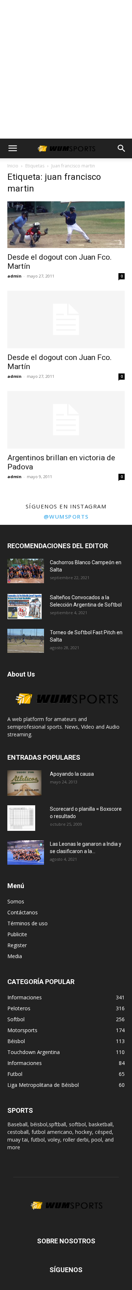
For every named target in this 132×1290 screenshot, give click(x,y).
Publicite (17, 934)
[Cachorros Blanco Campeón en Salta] (25, 571)
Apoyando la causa (72, 774)
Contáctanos (22, 912)
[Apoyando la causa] (24, 783)
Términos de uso (27, 923)
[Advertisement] (66, 69)
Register (17, 945)
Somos (15, 901)
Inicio (12, 166)
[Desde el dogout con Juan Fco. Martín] (66, 224)
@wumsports (66, 516)
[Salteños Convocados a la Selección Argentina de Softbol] (24, 606)
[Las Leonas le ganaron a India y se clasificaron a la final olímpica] (25, 852)
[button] (12, 148)
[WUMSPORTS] (66, 711)
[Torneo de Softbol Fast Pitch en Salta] (25, 641)
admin (14, 276)
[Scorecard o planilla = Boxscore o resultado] (21, 818)
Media (14, 956)
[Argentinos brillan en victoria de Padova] (66, 420)
